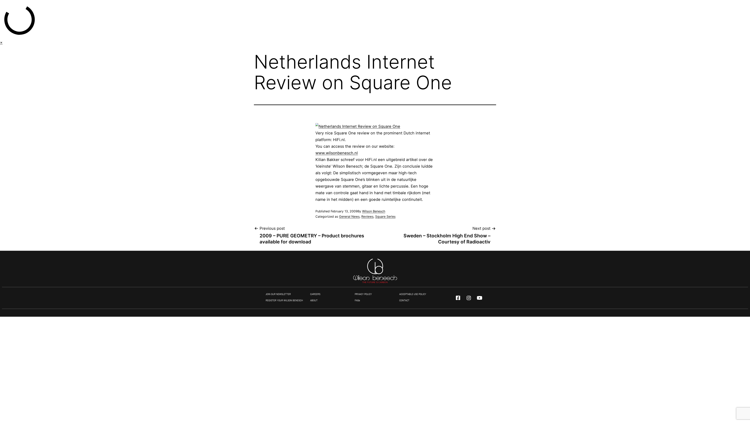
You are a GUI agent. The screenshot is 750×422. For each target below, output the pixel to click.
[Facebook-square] (458, 298)
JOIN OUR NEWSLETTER (278, 294)
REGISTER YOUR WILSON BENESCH (284, 300)
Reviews (367, 216)
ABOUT (314, 300)
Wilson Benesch (373, 211)
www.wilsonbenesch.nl (336, 153)
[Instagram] (469, 298)
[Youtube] (479, 298)
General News (349, 216)
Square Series (385, 216)
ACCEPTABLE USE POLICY (412, 294)
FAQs (357, 300)
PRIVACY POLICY (363, 294)
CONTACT (404, 300)
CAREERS (315, 294)
